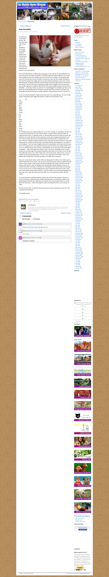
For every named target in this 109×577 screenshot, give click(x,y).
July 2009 (77, 260)
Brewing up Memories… (25, 26)
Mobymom (35, 31)
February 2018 (78, 104)
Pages (76, 40)
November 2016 (79, 122)
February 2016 (78, 134)
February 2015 (78, 153)
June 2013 (77, 185)
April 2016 (77, 131)
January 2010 (78, 250)
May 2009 (77, 263)
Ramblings (30, 200)
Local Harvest (78, 44)
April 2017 (77, 114)
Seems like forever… (80, 52)
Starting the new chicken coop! (82, 66)
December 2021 (79, 85)
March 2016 (78, 133)
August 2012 (78, 201)
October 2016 (78, 123)
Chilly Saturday (85, 71)
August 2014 (78, 163)
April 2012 (77, 207)
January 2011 (78, 231)
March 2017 (78, 115)
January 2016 (78, 136)
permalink (38, 200)
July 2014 (77, 165)
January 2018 (78, 106)
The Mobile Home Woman (82, 516)
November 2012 (79, 196)
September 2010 (79, 237)
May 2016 (77, 130)
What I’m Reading (79, 47)
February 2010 (78, 249)
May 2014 (77, 168)
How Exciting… (85, 73)
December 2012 (79, 195)
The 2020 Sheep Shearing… (81, 61)
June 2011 (77, 223)
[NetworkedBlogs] (82, 527)
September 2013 (79, 180)
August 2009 (78, 258)
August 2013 (78, 182)
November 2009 (79, 253)
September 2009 (79, 256)
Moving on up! (78, 53)
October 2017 (78, 109)
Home (20, 21)
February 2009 (78, 268)
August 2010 (78, 239)
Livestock (25, 21)
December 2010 (79, 233)
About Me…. (78, 42)
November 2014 (79, 158)
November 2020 (79, 90)
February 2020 (78, 95)
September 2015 (79, 142)
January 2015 (78, 155)
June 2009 (77, 261)
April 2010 (77, 245)
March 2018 (78, 103)
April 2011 (77, 226)
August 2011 (78, 220)
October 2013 (78, 179)
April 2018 (77, 101)
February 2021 (78, 88)
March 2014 (78, 171)
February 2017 (78, 117)
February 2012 (78, 210)
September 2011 (79, 218)
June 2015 (77, 147)
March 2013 (78, 190)
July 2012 (77, 203)
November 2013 (79, 177)
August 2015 (78, 144)
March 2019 (78, 96)
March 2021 (78, 87)
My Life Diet (78, 45)
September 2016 (79, 125)
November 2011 (79, 215)
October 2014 (78, 160)
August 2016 (78, 126)
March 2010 (78, 247)
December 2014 (79, 157)
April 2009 (77, 264)
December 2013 (79, 176)
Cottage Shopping (79, 64)
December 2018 (79, 98)
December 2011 (79, 214)
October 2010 (78, 236)
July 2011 (77, 222)
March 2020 (78, 93)
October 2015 (78, 141)
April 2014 (77, 169)
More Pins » (78, 321)
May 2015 (77, 149)
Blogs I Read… (78, 339)
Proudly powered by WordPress (73, 573)
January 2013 (78, 193)
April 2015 (77, 150)
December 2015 (79, 138)
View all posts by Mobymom (33, 210)
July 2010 (77, 241)
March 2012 (78, 209)
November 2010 (79, 234)
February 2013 (78, 192)
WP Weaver (87, 573)
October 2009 (78, 255)
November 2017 (79, 108)
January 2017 (78, 119)
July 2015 (77, 146)
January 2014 (78, 174)
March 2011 (78, 228)
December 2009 (79, 252)
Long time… (78, 60)
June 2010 (77, 242)
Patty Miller (78, 71)
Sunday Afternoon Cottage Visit (82, 58)
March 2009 (78, 266)
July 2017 (77, 111)
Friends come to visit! (80, 55)
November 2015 (79, 139)
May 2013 (77, 187)
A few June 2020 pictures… (81, 56)
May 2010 (77, 244)
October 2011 (78, 217)
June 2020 (77, 92)
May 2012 (77, 206)
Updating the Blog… (80, 63)
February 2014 (78, 172)
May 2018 (77, 100)
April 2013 (77, 188)
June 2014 (77, 166)
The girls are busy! (66, 26)
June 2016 (77, 128)
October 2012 (78, 198)
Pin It (37, 199)
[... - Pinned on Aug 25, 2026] (83, 309)
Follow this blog (83, 529)
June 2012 (77, 204)
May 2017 (77, 112)
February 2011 (78, 230)
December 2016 (79, 120)
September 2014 (79, 161)
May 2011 (77, 225)
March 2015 (78, 152)
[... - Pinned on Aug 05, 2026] (83, 318)
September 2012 (79, 199)
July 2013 (77, 184)
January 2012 (78, 212)
